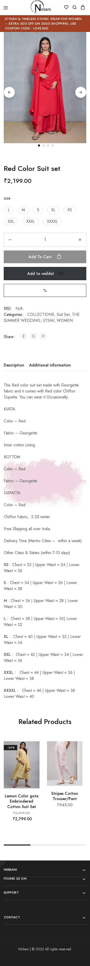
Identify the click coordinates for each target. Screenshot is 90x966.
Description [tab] (14, 365)
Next (80, 92)
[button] (9, 210)
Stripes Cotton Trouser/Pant (64, 796)
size (7, 198)
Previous (9, 92)
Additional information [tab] (50, 365)
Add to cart (40, 257)
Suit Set (63, 314)
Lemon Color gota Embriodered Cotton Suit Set (21, 801)
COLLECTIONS (40, 314)
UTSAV (48, 320)
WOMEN (65, 320)
